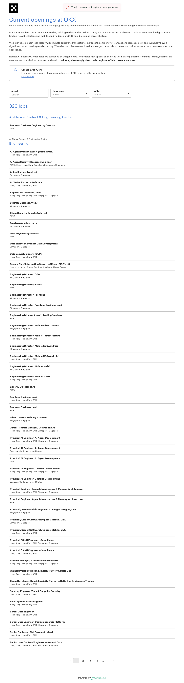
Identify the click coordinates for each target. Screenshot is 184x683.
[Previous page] (70, 661)
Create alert (27, 76)
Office (97, 91)
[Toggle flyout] (87, 93)
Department (58, 91)
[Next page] (113, 661)
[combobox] (94, 94)
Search (15, 91)
